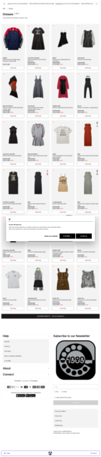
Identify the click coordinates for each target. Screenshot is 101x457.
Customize (66, 236)
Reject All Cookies (51, 236)
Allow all (83, 236)
